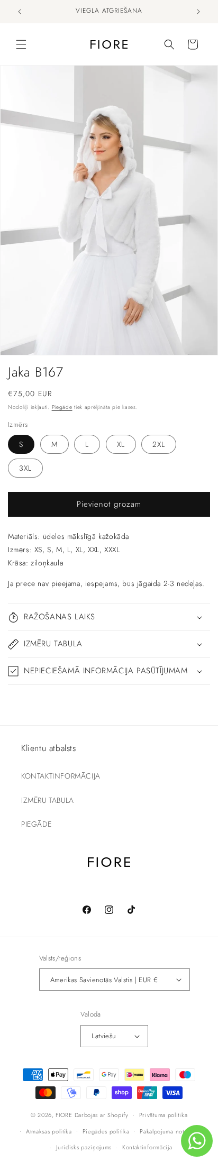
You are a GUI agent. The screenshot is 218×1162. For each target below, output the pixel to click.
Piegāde (62, 407)
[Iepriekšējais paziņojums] (19, 11)
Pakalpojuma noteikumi (171, 1131)
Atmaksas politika (49, 1131)
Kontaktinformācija (147, 1147)
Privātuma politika (163, 1115)
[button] (21, 44)
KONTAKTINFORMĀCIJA (61, 776)
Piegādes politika (106, 1131)
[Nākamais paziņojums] (198, 11)
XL (121, 444)
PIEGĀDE (36, 824)
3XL (25, 468)
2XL (158, 444)
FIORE (64, 1115)
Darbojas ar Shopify (102, 1115)
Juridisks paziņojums (84, 1147)
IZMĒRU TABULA (47, 800)
